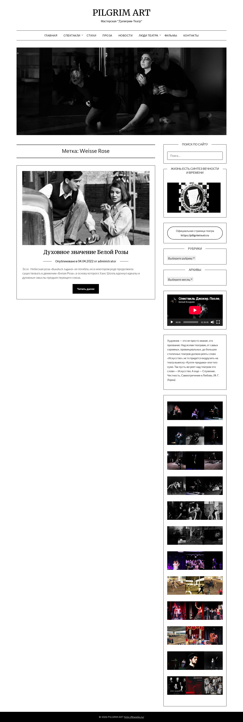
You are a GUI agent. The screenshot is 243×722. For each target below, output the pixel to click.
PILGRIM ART (121, 12)
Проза (107, 35)
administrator (107, 261)
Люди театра (148, 35)
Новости (125, 35)
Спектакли (72, 35)
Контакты (191, 35)
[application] (195, 310)
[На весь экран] (218, 322)
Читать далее (85, 288)
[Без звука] (212, 322)
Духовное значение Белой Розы (85, 252)
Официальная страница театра (195, 233)
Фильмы (171, 35)
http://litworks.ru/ (134, 716)
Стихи (91, 35)
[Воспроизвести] (172, 322)
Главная (50, 35)
